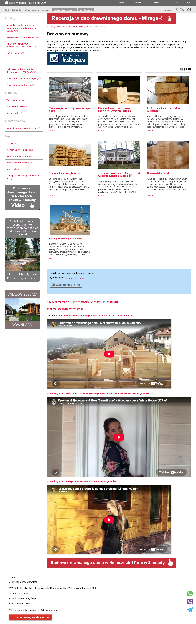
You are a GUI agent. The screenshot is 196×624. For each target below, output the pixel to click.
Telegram (44, 10)
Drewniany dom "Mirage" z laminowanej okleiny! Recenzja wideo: (82, 481)
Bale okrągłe (13, 113)
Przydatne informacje (19, 149)
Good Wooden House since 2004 (28, 2)
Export (11, 143)
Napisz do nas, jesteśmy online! (32, 617)
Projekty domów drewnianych (23, 78)
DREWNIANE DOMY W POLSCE (22, 37)
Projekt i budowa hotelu (19, 85)
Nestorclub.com (50, 610)
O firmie (120, 2)
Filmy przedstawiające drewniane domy (23, 177)
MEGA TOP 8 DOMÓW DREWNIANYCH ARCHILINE (21, 45)
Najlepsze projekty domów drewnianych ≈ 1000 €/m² (20, 70)
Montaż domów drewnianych (22, 128)
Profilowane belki (16, 106)
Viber (37, 10)
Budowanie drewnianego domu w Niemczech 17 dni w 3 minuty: (98, 315)
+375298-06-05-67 (15, 10)
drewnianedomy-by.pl (19, 602)
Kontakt (156, 2)
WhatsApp (29, 10)
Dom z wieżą (13, 169)
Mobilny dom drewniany (19, 156)
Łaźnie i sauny (14, 53)
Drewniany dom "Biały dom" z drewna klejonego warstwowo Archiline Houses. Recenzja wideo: (98, 393)
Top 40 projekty (86, 10)
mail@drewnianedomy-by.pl (65, 308)
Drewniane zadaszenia (19, 162)
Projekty (138, 2)
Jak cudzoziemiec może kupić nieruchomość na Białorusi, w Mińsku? (21, 28)
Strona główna (53, 26)
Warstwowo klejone (17, 100)
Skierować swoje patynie (64, 10)
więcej (52, 130)
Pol (177, 2)
